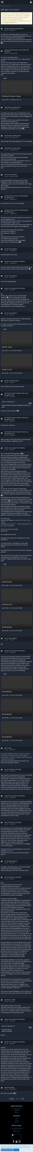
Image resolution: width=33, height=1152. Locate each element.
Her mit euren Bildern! (10, 174)
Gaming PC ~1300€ (9, 1000)
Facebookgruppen (16, 1109)
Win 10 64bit (8, 748)
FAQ (16, 1118)
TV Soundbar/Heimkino (10, 861)
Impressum (16, 1132)
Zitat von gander (7, 1026)
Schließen (16, 1150)
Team (16, 1120)
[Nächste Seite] (23, 1099)
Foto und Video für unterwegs (12, 769)
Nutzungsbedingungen (16, 1128)
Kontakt (16, 1122)
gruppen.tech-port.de (10, 22)
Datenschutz (16, 1130)
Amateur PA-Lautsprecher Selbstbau (14, 261)
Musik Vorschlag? (9, 1087)
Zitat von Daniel (7, 402)
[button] (2, 2)
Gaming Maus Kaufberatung (12, 107)
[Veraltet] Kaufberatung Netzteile (13, 28)
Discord (16, 1112)
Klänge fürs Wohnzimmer (11, 380)
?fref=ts (9, 851)
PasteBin (16, 1110)
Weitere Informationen (7, 1150)
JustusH (6, 30)
